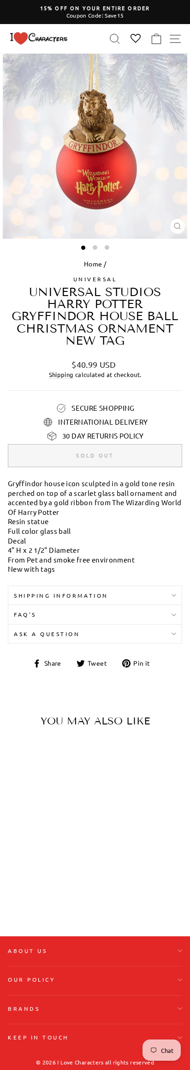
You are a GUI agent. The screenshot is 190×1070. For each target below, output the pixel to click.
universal (95, 279)
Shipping (61, 374)
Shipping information (61, 595)
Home (93, 264)
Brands (24, 1008)
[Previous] (18, 792)
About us (27, 950)
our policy (31, 979)
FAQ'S (25, 614)
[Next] (63, 792)
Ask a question (47, 633)
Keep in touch (38, 1037)
